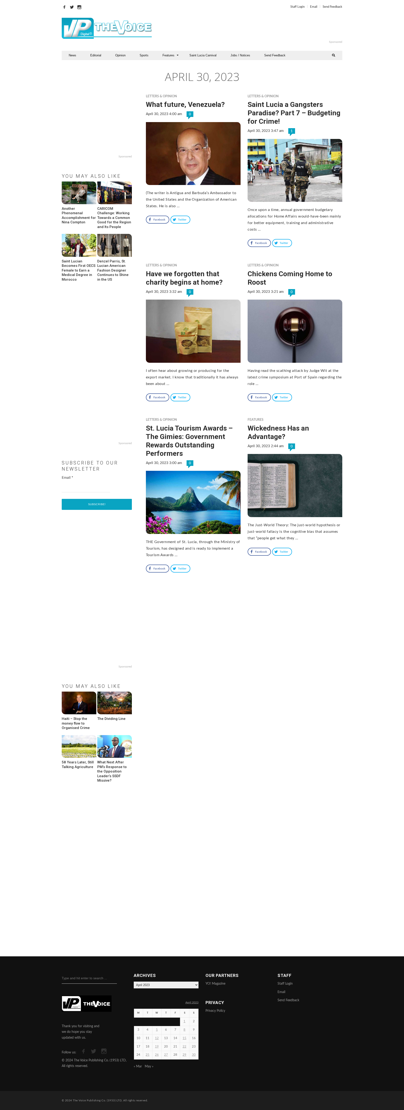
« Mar (138, 1066)
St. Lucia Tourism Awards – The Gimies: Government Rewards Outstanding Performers (189, 440)
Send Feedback (332, 6)
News (72, 55)
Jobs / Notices (240, 55)
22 (184, 1046)
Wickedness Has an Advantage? (278, 432)
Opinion (120, 55)
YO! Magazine (215, 983)
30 (194, 1054)
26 (157, 1054)
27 (166, 1054)
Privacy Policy (215, 1010)
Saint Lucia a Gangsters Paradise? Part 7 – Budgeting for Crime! (294, 112)
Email (313, 6)
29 (184, 1054)
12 (157, 1038)
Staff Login (297, 6)
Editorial (95, 55)
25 (147, 1054)
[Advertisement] (259, 28)
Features (168, 55)
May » (149, 1066)
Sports (144, 55)
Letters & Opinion (161, 96)
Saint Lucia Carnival (202, 55)
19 (157, 1046)
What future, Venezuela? (185, 104)
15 (184, 1038)
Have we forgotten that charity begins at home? (184, 278)
